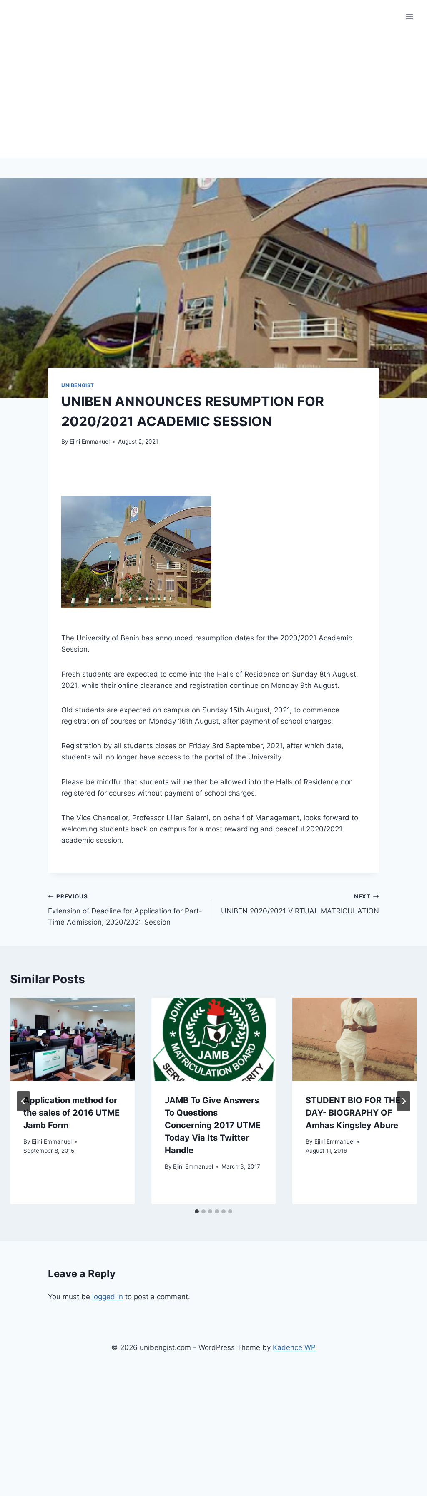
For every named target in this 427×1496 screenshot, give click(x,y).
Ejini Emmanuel (90, 441)
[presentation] (72, 1039)
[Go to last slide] (23, 1101)
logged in (107, 1297)
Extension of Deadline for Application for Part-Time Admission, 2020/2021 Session (125, 909)
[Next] (403, 1101)
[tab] (197, 1211)
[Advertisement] (213, 95)
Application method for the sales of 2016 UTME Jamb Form (71, 1112)
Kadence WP (294, 1347)
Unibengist (77, 385)
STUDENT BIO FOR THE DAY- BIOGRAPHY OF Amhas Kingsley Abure (353, 1112)
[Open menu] (409, 16)
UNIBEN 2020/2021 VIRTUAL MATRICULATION (300, 904)
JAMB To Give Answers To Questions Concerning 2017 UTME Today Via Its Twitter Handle (213, 1125)
